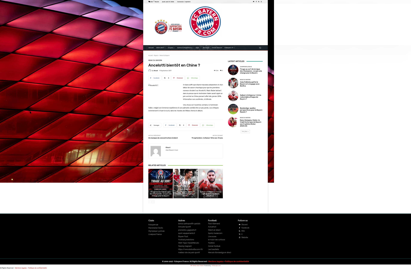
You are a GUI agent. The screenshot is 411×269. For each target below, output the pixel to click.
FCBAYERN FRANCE (160, 12)
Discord (244, 224)
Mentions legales (215, 261)
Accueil (150, 55)
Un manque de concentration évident (163, 138)
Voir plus (244, 131)
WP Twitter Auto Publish (197, 265)
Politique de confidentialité (237, 261)
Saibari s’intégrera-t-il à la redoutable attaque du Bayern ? (210, 194)
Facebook (245, 228)
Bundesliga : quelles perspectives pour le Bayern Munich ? (251, 110)
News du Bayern (165, 55)
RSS (243, 231)
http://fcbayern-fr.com (172, 150)
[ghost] (150, 70)
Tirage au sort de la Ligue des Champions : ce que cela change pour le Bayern (161, 194)
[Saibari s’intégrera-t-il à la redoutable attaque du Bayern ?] (210, 183)
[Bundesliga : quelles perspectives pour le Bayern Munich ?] (233, 109)
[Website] (239, 237)
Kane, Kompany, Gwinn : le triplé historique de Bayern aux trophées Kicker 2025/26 (250, 123)
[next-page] (153, 201)
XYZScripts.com (216, 265)
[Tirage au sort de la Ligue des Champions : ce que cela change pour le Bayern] (160, 183)
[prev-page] (149, 201)
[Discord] (253, 1)
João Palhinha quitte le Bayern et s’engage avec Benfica (185, 194)
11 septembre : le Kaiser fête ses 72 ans (207, 138)
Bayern (156, 55)
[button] (260, 47)
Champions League (160, 189)
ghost (156, 70)
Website (244, 237)
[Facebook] (256, 1)
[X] (261, 1)
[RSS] (259, 1)
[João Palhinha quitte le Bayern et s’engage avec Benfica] (185, 183)
